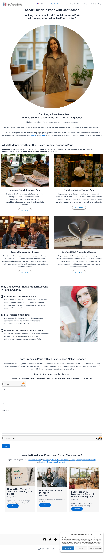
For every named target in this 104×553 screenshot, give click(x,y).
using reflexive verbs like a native (53, 462)
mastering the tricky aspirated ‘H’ (56, 460)
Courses (65, 4)
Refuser (81, 548)
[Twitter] (50, 539)
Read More (13, 506)
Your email (4, 396)
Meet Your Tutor (75, 4)
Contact (93, 4)
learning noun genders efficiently (83, 460)
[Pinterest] (55, 539)
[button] (101, 534)
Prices (86, 4)
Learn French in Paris (53, 4)
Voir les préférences (95, 548)
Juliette (33, 135)
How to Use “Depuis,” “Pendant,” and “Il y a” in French (19, 491)
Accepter (68, 548)
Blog (99, 4)
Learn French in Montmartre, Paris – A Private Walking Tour (82, 494)
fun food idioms (35, 460)
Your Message (5, 410)
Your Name (4, 390)
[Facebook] (44, 539)
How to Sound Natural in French (50, 491)
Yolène (42, 135)
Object (3, 403)
